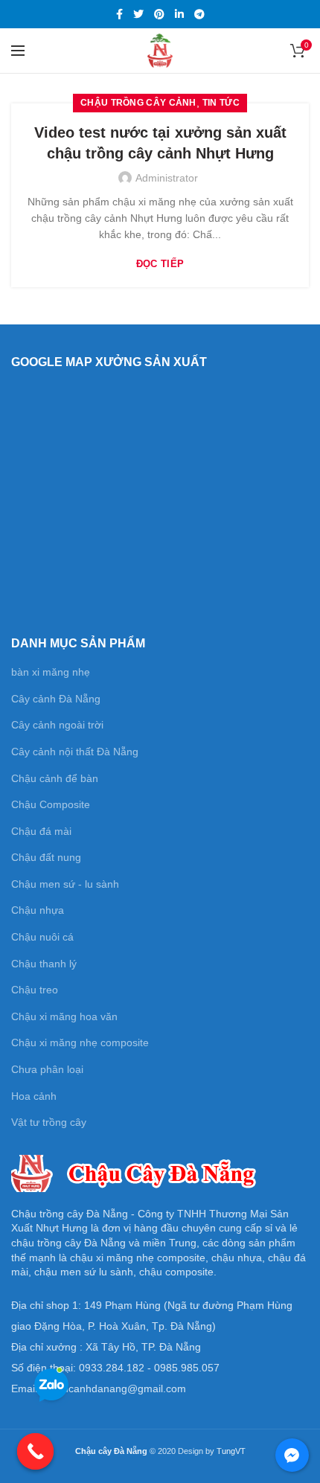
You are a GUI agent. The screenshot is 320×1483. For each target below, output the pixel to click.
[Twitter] (138, 14)
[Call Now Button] (35, 1451)
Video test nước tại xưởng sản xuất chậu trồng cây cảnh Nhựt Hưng (160, 142)
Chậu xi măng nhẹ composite (80, 1042)
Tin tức (221, 102)
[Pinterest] (159, 14)
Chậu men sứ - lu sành (65, 884)
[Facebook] (119, 14)
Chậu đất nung (46, 857)
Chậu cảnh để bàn (54, 778)
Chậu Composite (50, 804)
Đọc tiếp (160, 264)
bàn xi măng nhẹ (50, 672)
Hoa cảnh (34, 1096)
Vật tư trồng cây (48, 1122)
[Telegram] (199, 14)
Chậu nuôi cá (42, 937)
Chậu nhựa (37, 910)
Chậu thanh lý (44, 964)
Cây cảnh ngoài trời (57, 725)
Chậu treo (34, 990)
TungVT (231, 1451)
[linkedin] (179, 14)
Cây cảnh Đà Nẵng (55, 699)
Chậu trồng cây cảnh (138, 102)
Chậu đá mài (41, 831)
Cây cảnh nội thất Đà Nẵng (74, 751)
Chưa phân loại (47, 1069)
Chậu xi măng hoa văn (64, 1016)
